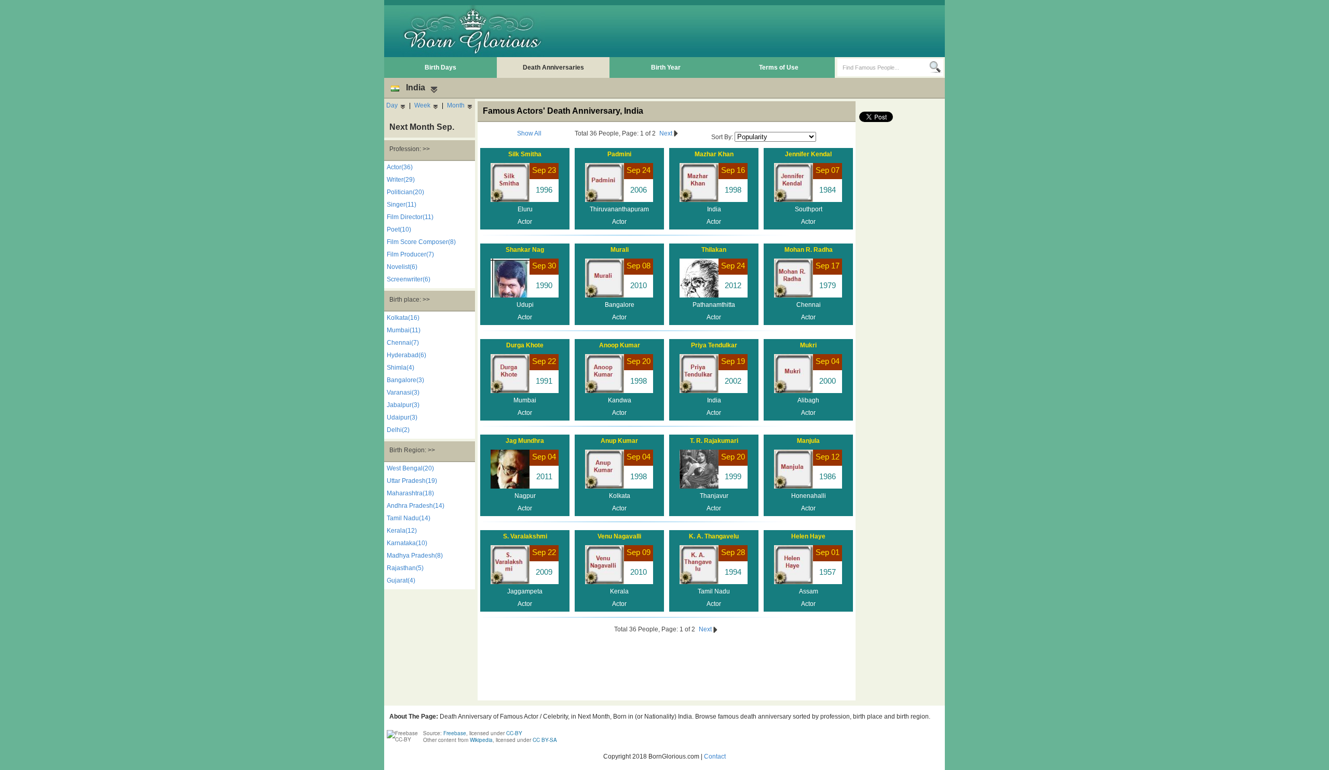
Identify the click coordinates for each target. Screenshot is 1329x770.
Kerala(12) (402, 530)
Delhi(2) (398, 430)
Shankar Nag (525, 249)
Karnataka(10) (407, 543)
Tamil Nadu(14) (408, 518)
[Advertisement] (753, 31)
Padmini (619, 154)
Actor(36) (400, 167)
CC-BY (514, 733)
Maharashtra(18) (410, 493)
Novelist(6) (402, 267)
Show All (529, 133)
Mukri (808, 345)
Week (422, 105)
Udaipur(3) (402, 417)
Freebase (454, 733)
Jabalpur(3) (403, 405)
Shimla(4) (400, 367)
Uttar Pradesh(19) (412, 480)
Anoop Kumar (619, 345)
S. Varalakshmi (525, 536)
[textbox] (883, 67)
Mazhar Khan (714, 154)
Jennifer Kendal (808, 154)
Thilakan (713, 249)
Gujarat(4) (401, 580)
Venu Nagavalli (619, 536)
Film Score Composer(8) (421, 242)
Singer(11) (401, 204)
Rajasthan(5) (405, 568)
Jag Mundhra (525, 440)
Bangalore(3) (405, 380)
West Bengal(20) (410, 468)
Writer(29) (401, 179)
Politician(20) (405, 192)
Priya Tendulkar (714, 345)
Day (392, 105)
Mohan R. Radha (808, 249)
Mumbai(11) (404, 330)
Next (666, 133)
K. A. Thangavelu (714, 536)
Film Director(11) (410, 217)
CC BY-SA (545, 740)
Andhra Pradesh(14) (415, 505)
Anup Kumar (619, 440)
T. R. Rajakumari (714, 440)
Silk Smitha (524, 154)
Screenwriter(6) (408, 279)
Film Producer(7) (410, 254)
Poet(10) (399, 229)
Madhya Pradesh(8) (415, 555)
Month (456, 105)
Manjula (808, 440)
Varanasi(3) (403, 392)
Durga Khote (525, 345)
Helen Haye (808, 536)
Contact (715, 756)
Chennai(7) (403, 342)
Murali (620, 249)
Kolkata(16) (403, 317)
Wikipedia (481, 740)
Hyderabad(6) (406, 355)
